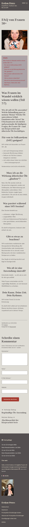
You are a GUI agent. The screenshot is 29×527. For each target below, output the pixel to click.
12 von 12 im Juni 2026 (8, 455)
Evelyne (6, 325)
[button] (11, 513)
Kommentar (5, 351)
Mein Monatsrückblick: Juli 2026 (11, 447)
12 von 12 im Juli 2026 (8, 450)
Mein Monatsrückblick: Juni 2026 (11, 453)
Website (4, 387)
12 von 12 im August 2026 (9, 444)
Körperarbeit (13, 326)
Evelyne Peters (8, 3)
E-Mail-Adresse (6, 378)
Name (4, 369)
